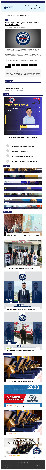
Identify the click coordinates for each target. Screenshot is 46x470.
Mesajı (31, 64)
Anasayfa (21, 5)
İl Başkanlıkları (9, 234)
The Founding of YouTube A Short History (14, 88)
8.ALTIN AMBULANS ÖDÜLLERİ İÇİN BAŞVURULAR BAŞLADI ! (20, 381)
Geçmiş (18, 64)
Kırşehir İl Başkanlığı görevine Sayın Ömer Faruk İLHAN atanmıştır (21, 350)
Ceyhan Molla (30, 465)
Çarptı (13, 64)
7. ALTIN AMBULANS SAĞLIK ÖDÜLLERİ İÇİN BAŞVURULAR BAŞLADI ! (22, 457)
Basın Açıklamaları (16, 455)
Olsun (35, 64)
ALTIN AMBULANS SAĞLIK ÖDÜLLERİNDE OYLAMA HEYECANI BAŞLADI (22, 435)
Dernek (6, 19)
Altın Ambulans (9, 380)
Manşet (14, 405)
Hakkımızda (26, 5)
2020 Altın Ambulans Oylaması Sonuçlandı (16, 406)
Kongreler (30, 8)
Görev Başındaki (24, 64)
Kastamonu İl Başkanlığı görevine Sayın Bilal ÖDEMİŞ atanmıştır (21, 309)
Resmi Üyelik (34, 5)
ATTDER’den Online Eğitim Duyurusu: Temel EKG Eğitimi (22, 156)
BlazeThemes (10, 467)
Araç (10, 64)
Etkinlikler (11, 136)
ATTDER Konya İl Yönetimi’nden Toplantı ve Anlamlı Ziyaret (20, 268)
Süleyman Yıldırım (9, 27)
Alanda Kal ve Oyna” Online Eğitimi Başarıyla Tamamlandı (23, 146)
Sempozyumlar (24, 8)
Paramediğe (7, 67)
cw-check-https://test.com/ (11, 84)
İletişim (35, 8)
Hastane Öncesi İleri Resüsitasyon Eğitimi (20, 151)
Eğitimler (6, 136)
